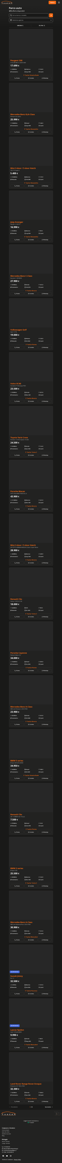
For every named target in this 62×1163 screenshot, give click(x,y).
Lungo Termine (6, 1143)
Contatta (32, 78)
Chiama (18, 78)
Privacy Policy (17, 1159)
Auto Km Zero (5, 1132)
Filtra (41, 25)
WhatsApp (45, 78)
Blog (3, 1135)
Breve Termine (6, 1141)
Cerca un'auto (5, 1130)
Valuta (52, 2)
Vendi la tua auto (6, 1134)
